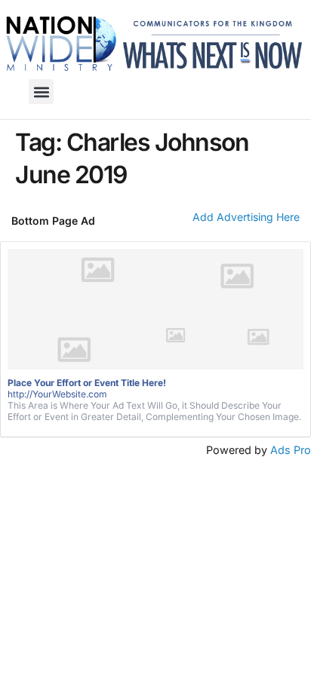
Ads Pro (290, 449)
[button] (41, 91)
